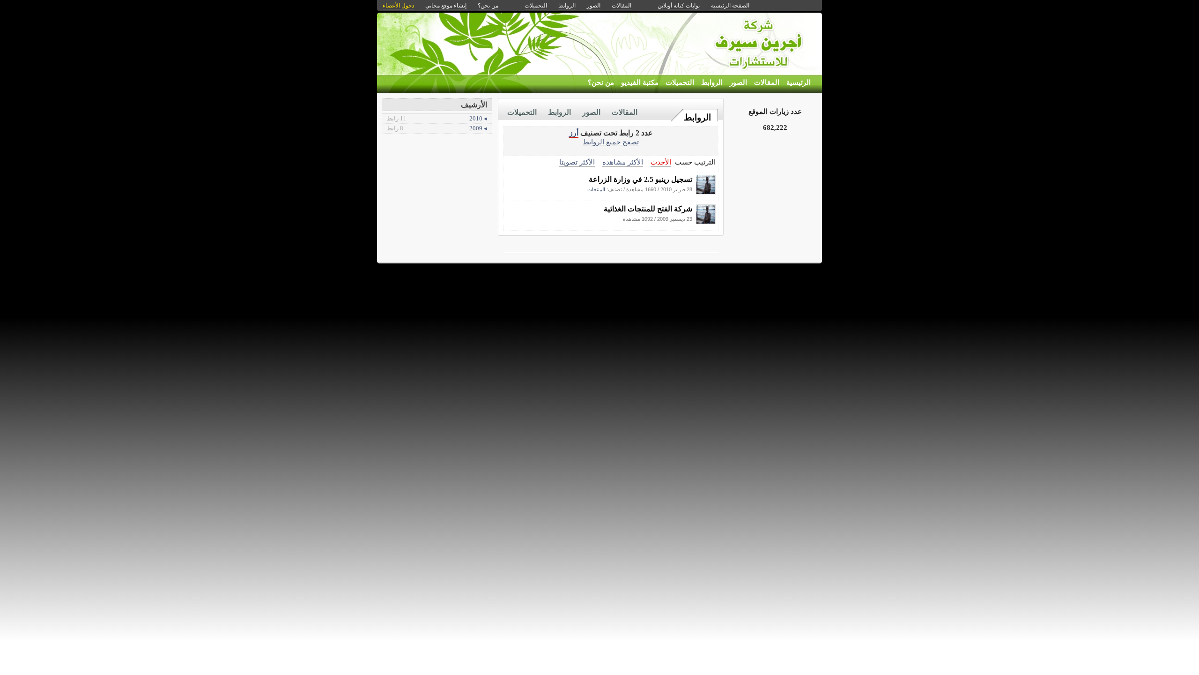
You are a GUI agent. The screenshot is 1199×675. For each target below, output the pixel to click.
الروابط (712, 82)
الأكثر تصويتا (577, 162)
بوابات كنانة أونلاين (679, 5)
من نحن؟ (601, 82)
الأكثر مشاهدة (622, 162)
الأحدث (661, 162)
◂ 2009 (436, 128)
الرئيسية (798, 82)
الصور (738, 82)
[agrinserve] (706, 192)
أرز (573, 133)
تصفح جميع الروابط (611, 142)
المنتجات (596, 189)
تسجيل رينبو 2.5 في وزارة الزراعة (640, 179)
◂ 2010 (436, 118)
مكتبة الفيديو (640, 82)
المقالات (766, 82)
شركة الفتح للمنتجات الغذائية (648, 209)
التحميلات (680, 82)
